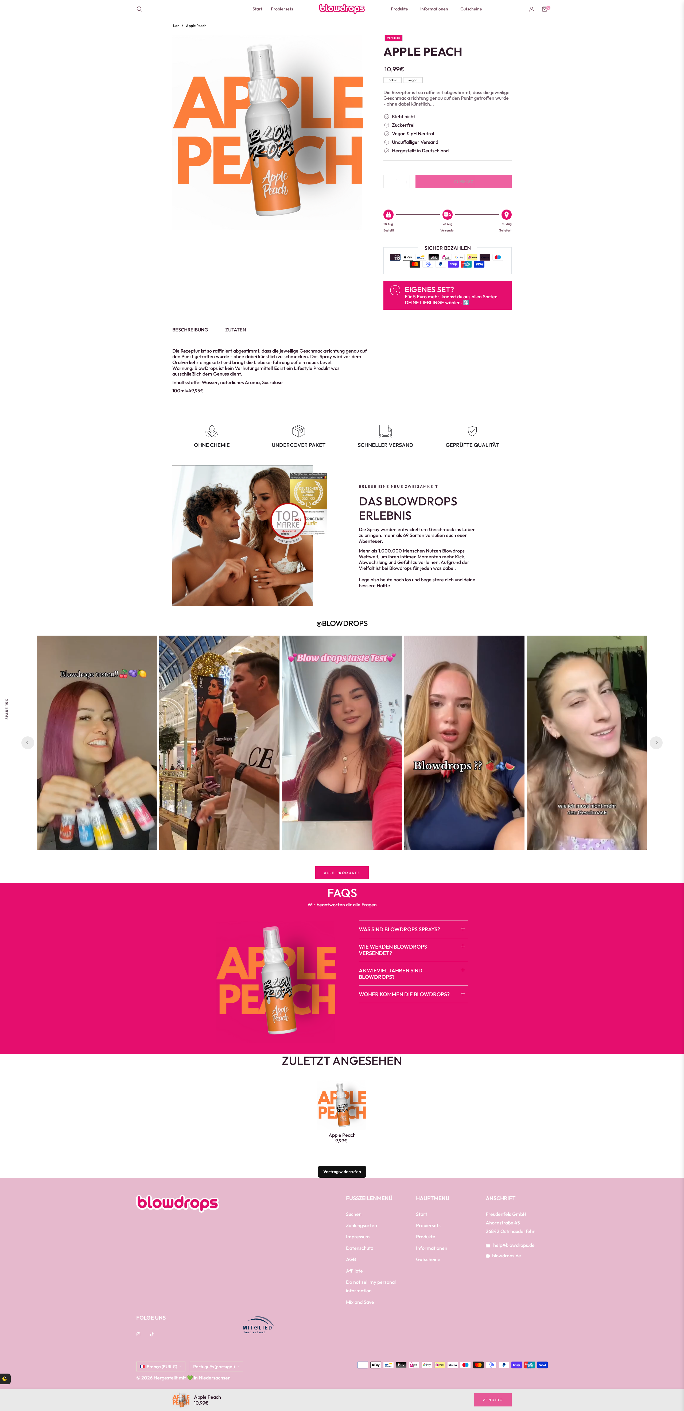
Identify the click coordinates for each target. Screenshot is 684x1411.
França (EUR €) (162, 1366)
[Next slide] (656, 742)
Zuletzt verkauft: (62, 1380)
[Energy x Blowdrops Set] (20, 1387)
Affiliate (354, 1271)
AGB (351, 1259)
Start (421, 1214)
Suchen (354, 1214)
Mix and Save (360, 1302)
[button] (141, 9)
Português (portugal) (214, 1366)
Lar (176, 25)
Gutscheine (428, 1259)
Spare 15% (7, 709)
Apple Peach (342, 1135)
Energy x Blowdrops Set (62, 1380)
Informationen (431, 1248)
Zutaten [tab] (235, 330)
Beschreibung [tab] (190, 330)
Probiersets (428, 1225)
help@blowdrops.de (513, 1245)
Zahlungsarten (361, 1225)
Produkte (425, 1237)
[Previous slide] (27, 742)
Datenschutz (359, 1248)
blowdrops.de (506, 1255)
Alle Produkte (342, 873)
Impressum (358, 1237)
